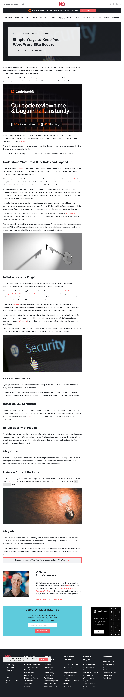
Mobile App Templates (52, 686)
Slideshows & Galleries (91, 673)
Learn (61, 17)
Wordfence (69, 291)
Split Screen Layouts (31, 667)
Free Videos (107, 678)
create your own (71, 213)
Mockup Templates (51, 681)
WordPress (62, 18)
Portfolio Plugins (89, 664)
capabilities (9, 185)
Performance (22, 321)
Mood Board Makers (31, 670)
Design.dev (107, 667)
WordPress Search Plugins (89, 687)
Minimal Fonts (29, 673)
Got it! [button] (43, 659)
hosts (28, 416)
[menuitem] (9, 17)
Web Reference (108, 664)
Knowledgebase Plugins (89, 668)
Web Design (115, 17)
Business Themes (69, 689)
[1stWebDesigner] (62, 4)
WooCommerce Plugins (88, 679)
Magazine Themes (70, 673)
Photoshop (86, 17)
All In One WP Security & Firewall (23, 294)
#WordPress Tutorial (41, 33)
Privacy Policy (9, 665)
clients (20, 168)
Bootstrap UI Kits (50, 675)
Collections (19, 17)
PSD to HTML (49, 667)
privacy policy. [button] (21, 660)
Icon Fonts (28, 675)
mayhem (24, 141)
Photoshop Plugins (31, 678)
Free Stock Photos (109, 673)
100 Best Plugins (89, 683)
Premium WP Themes (71, 681)
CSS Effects (48, 664)
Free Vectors (107, 675)
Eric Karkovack (36, 50)
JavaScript (53, 17)
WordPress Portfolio (70, 664)
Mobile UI (78, 17)
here (68, 586)
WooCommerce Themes (69, 676)
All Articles (8, 17)
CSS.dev (105, 670)
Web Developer (108, 662)
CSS (27, 17)
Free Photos (48, 678)
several (16, 304)
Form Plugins (88, 675)
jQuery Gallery (49, 673)
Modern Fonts (49, 670)
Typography (97, 17)
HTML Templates (50, 683)
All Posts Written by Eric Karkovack (49, 599)
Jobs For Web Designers (9, 668)
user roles (72, 179)
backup (9, 481)
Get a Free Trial (87, 10)
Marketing (69, 17)
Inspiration (43, 17)
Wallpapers (28, 686)
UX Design (107, 17)
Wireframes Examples (32, 664)
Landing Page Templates (68, 668)
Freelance (34, 17)
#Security (27, 33)
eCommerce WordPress (67, 684)
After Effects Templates (28, 682)
